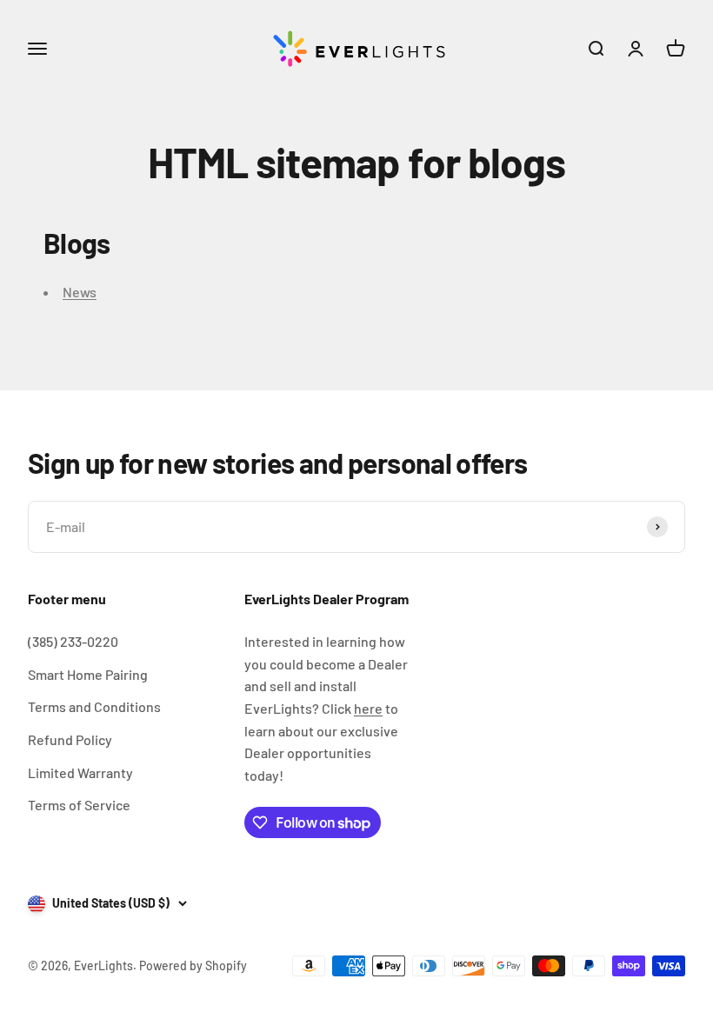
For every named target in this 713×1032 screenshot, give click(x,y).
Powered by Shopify (193, 965)
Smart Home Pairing (88, 674)
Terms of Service (79, 804)
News (80, 291)
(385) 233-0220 (73, 641)
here (368, 708)
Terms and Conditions (94, 706)
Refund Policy (70, 739)
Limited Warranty (80, 772)
